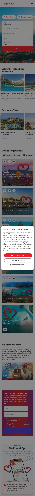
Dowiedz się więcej (9, 251)
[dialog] (17, 248)
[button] (17, 265)
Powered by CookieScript (25, 268)
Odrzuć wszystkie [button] (18, 260)
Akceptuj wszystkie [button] (18, 255)
